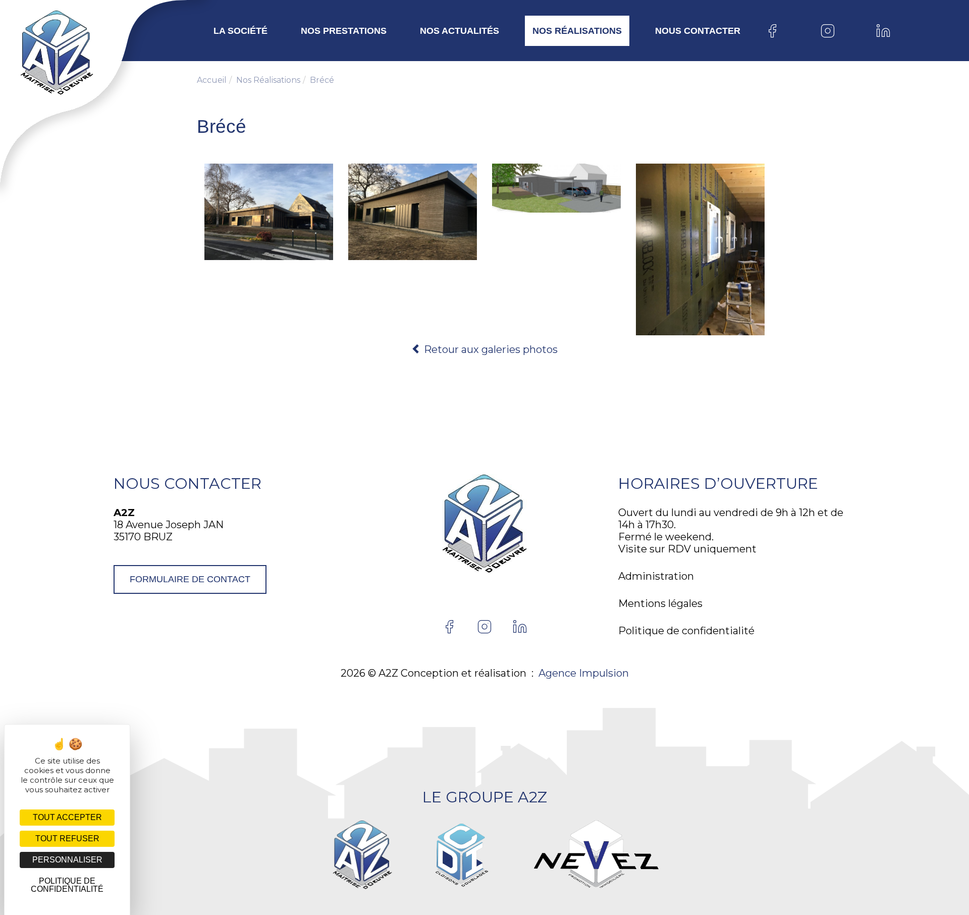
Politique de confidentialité (686, 631)
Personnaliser (67, 859)
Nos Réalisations (577, 31)
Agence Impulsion (584, 673)
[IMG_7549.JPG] (412, 212)
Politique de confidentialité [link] (67, 885)
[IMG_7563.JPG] (556, 188)
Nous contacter (697, 31)
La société (240, 31)
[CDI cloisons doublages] (461, 855)
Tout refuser (67, 838)
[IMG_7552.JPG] (268, 212)
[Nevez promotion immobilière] (596, 855)
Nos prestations (344, 31)
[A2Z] (36, 52)
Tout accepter (67, 817)
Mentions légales (660, 603)
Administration (656, 576)
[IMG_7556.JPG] (700, 249)
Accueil (212, 80)
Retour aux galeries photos (489, 349)
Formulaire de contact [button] (190, 579)
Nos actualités (459, 31)
